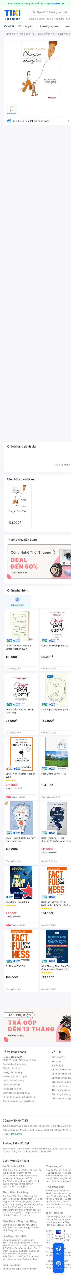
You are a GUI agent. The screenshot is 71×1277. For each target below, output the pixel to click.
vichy (34, 1151)
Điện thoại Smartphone (14, 1225)
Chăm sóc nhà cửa (21, 1215)
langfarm (17, 1151)
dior (14, 1148)
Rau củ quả (13, 1199)
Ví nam (49, 1264)
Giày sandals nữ (63, 1219)
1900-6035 (16, 1057)
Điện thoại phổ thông (18, 1227)
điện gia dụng (36, 18)
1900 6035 (16, 1134)
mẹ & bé (59, 18)
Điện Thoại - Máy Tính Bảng (19, 1221)
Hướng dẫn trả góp (12, 1088)
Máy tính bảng (16, 1230)
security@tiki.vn (27, 1101)
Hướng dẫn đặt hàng (13, 1072)
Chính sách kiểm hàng (13, 1080)
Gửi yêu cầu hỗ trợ (11, 1068)
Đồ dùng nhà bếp (11, 1268)
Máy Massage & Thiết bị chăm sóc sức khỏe (22, 1246)
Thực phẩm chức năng (19, 1242)
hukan (27, 1151)
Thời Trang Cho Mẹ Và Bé (15, 1170)
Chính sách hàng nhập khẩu (16, 1093)
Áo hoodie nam (59, 1196)
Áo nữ (49, 1170)
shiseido (7, 1151)
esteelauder (24, 1148)
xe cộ (50, 18)
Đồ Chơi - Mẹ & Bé (13, 1166)
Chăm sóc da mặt (11, 1240)
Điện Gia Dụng (11, 1264)
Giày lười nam (52, 1234)
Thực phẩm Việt (28, 1199)
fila (40, 1151)
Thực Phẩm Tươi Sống (16, 1192)
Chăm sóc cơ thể (17, 1245)
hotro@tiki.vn (28, 1097)
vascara (7, 1148)
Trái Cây (7, 1196)
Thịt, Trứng (18, 1196)
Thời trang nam (55, 1186)
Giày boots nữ (57, 1222)
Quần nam (65, 1190)
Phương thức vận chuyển (15, 1076)
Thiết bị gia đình (29, 1268)
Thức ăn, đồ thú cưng (18, 1212)
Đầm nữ (57, 1170)
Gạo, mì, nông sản (19, 1204)
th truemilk (37, 1148)
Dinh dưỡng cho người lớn (20, 1181)
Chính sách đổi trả (11, 1084)
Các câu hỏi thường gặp (14, 1064)
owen (55, 1148)
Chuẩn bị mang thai (18, 1186)
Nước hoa (14, 1256)
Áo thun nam (52, 1190)
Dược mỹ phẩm (30, 1259)
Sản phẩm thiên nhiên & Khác (20, 1249)
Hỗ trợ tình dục (27, 1256)
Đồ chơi (33, 1170)
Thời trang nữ (54, 1166)
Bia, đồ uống (14, 1207)
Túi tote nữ (64, 1255)
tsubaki (47, 1151)
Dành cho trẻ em (17, 1210)
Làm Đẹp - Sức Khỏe (15, 1236)
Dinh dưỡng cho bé (17, 1178)
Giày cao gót (52, 1216)
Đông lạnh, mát (23, 1201)
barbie (47, 1148)
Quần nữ (67, 1170)
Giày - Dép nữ (54, 1212)
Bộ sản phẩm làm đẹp (21, 1257)
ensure (63, 1148)
